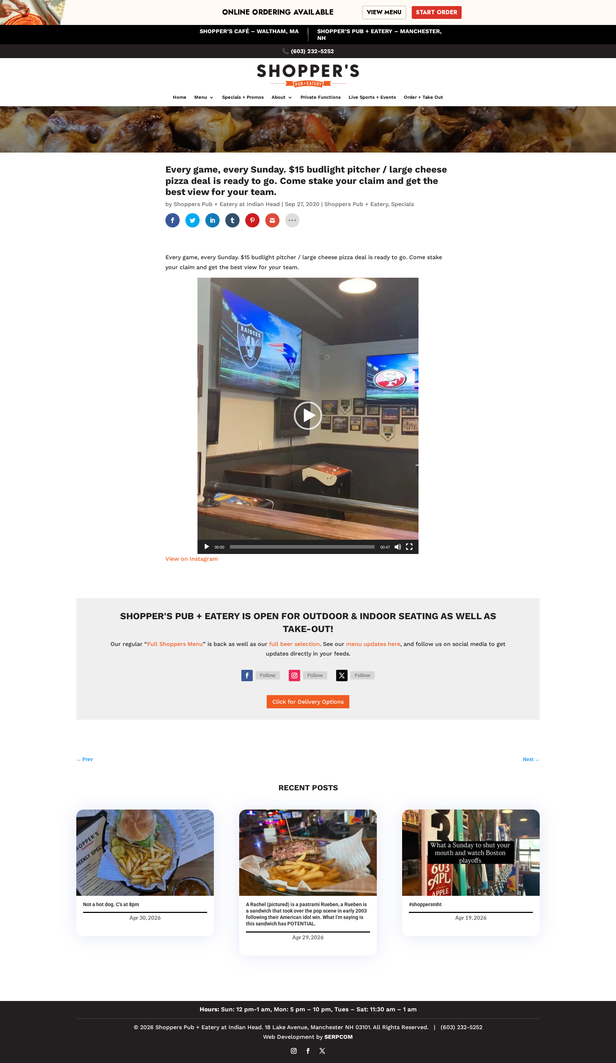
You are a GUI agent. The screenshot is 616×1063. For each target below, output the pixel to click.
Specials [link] (402, 204)
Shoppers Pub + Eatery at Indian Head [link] (227, 204)
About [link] (279, 97)
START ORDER (436, 12)
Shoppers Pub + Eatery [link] (356, 204)
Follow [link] (268, 675)
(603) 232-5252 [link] (312, 51)
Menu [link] (200, 97)
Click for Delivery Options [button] (308, 701)
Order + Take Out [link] (423, 97)
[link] (308, 88)
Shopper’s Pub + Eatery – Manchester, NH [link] (379, 34)
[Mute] (397, 546)
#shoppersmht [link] (425, 904)
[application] (308, 416)
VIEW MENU (384, 12)
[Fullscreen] (409, 546)
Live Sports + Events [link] (372, 97)
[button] (308, 415)
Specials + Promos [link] (243, 97)
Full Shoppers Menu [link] (175, 644)
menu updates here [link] (373, 644)
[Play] (206, 546)
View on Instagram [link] (191, 558)
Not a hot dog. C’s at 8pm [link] (111, 904)
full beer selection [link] (294, 644)
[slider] (302, 547)
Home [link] (179, 97)
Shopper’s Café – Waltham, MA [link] (249, 31)
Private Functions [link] (321, 97)
